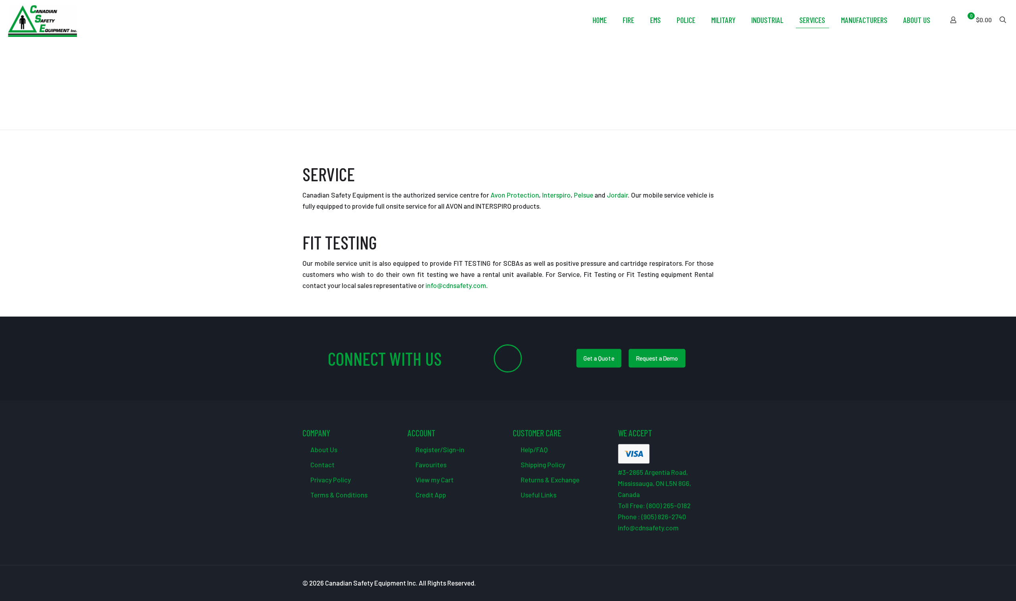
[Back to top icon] (978, 584)
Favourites (430, 465)
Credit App (430, 495)
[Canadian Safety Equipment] (42, 20)
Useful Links (538, 495)
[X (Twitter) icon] (678, 583)
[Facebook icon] (669, 583)
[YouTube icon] (686, 583)
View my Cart (434, 480)
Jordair (617, 195)
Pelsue (583, 195)
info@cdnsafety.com (455, 285)
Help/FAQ (534, 449)
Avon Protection (515, 195)
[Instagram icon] (703, 583)
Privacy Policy (330, 480)
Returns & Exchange (549, 480)
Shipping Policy (542, 465)
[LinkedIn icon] (694, 583)
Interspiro (556, 195)
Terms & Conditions (338, 495)
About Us (323, 449)
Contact (322, 465)
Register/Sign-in (439, 449)
